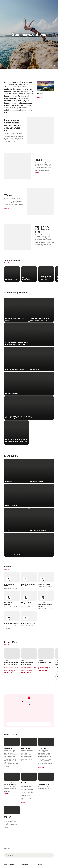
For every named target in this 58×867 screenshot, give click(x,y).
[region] (29, 139)
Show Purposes (14, 147)
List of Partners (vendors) (15, 144)
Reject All (33, 147)
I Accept (43, 147)
